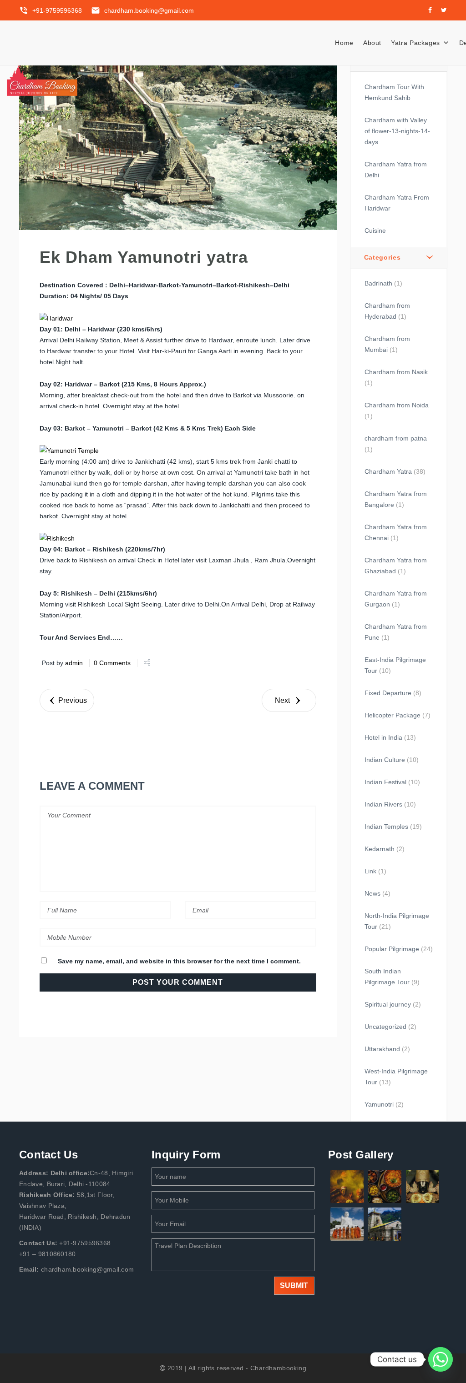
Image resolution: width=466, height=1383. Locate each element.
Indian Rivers (383, 804)
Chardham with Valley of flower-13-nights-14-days (397, 130)
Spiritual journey (388, 1004)
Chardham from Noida (397, 405)
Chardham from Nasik (396, 372)
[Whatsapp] (440, 1359)
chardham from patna (396, 438)
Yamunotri (379, 1104)
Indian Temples (386, 826)
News (372, 893)
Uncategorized (385, 1026)
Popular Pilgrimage (392, 948)
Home (344, 42)
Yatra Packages (415, 42)
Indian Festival (385, 782)
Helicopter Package (392, 715)
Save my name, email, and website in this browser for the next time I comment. (179, 961)
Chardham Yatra (388, 471)
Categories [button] (382, 257)
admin (74, 662)
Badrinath (378, 283)
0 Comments (112, 662)
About (372, 42)
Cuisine (375, 230)
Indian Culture (385, 759)
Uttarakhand (382, 1048)
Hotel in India (383, 737)
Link (370, 871)
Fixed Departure (388, 693)
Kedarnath (380, 848)
